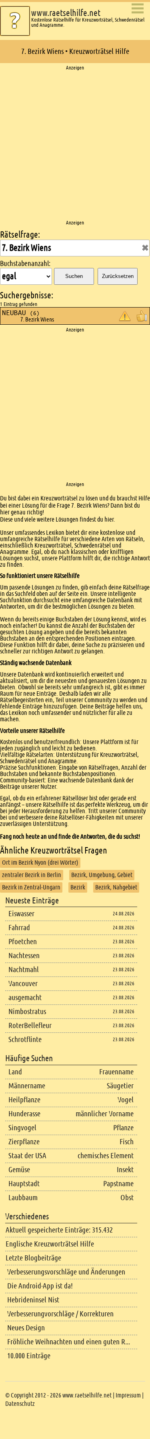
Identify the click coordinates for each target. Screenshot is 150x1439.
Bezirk (77, 887)
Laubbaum (23, 1198)
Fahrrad (19, 928)
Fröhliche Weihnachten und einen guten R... (68, 1342)
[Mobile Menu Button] (137, 9)
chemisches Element (106, 1156)
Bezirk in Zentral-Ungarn (31, 887)
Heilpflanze (24, 1100)
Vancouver (23, 983)
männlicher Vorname (105, 1114)
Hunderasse (24, 1114)
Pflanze (123, 1128)
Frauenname (116, 1072)
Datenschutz (20, 1403)
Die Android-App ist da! (40, 1286)
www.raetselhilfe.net (65, 13)
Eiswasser (21, 914)
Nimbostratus (27, 1011)
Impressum (128, 1395)
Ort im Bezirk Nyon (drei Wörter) (40, 862)
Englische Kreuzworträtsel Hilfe (50, 1244)
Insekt (125, 1170)
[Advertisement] (75, 145)
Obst (127, 1198)
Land (15, 1072)
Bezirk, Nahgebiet (116, 887)
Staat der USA (27, 1156)
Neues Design (26, 1328)
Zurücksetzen (118, 276)
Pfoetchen (22, 942)
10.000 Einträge (28, 1356)
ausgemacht (25, 997)
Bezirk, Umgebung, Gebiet (101, 875)
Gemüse (19, 1170)
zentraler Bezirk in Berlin (31, 875)
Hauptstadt (24, 1184)
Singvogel (22, 1128)
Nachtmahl (23, 970)
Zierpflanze (24, 1142)
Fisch (127, 1142)
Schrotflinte (25, 1039)
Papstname (118, 1184)
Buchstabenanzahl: (25, 263)
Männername (26, 1086)
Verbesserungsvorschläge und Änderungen (66, 1272)
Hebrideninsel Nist (33, 1300)
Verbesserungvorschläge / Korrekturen (60, 1314)
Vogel (126, 1100)
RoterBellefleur (30, 1025)
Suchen (74, 276)
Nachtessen (24, 956)
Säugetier (120, 1086)
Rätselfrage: (20, 234)
